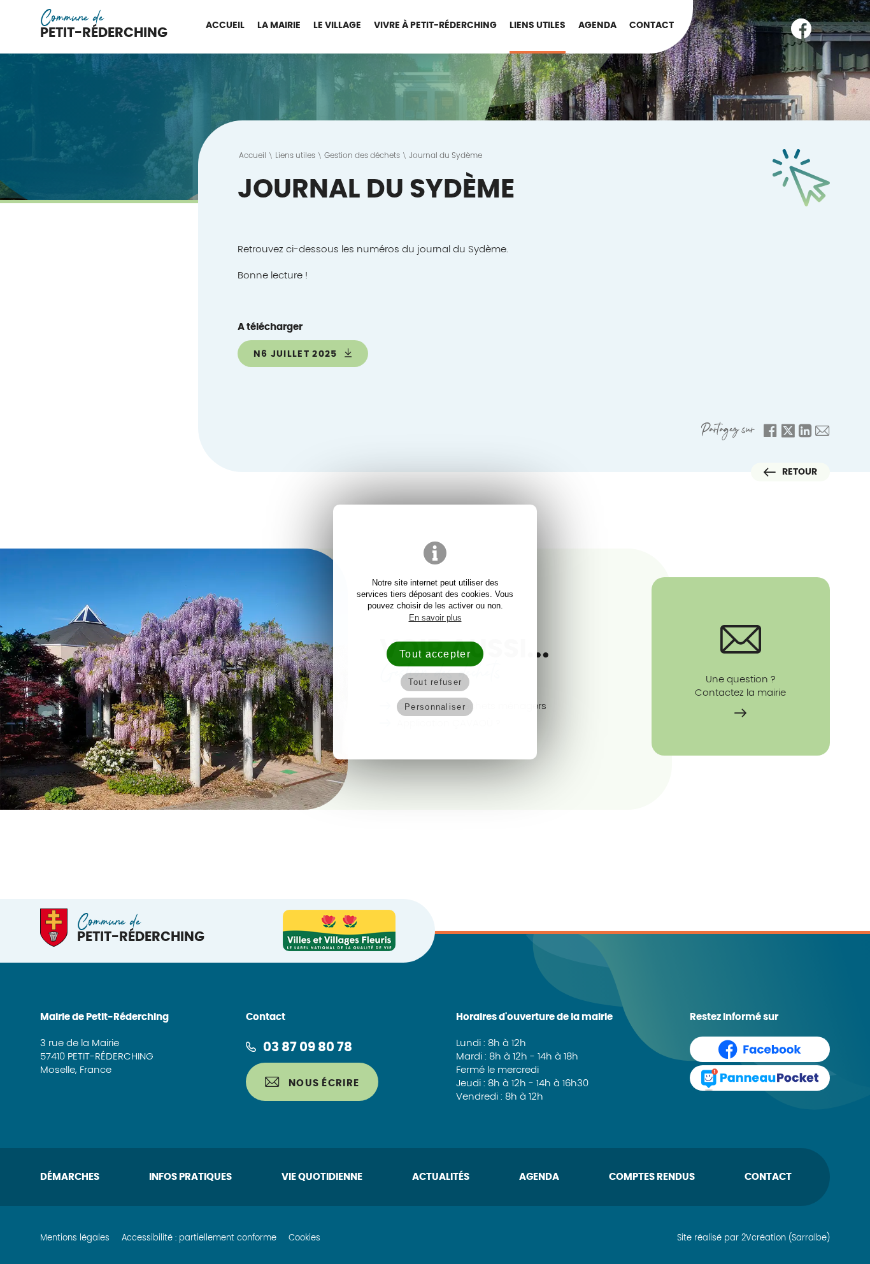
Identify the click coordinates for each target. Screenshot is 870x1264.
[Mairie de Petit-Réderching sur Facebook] (801, 28)
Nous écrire (323, 1083)
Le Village (337, 25)
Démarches (69, 1177)
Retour (799, 471)
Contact (651, 25)
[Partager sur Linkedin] (805, 431)
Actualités (440, 1177)
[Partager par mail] (822, 431)
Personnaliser (435, 707)
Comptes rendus (652, 1177)
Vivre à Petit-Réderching (435, 25)
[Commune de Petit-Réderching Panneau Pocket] (760, 1078)
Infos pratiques (190, 1177)
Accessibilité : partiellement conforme (199, 1238)
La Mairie (279, 25)
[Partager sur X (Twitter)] (787, 431)
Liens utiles (538, 25)
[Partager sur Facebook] (770, 431)
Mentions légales (75, 1238)
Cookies (304, 1238)
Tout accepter (435, 653)
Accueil (225, 25)
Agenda (597, 25)
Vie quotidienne (322, 1177)
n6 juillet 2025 (296, 354)
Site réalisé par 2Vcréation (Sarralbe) (753, 1238)
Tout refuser (435, 682)
